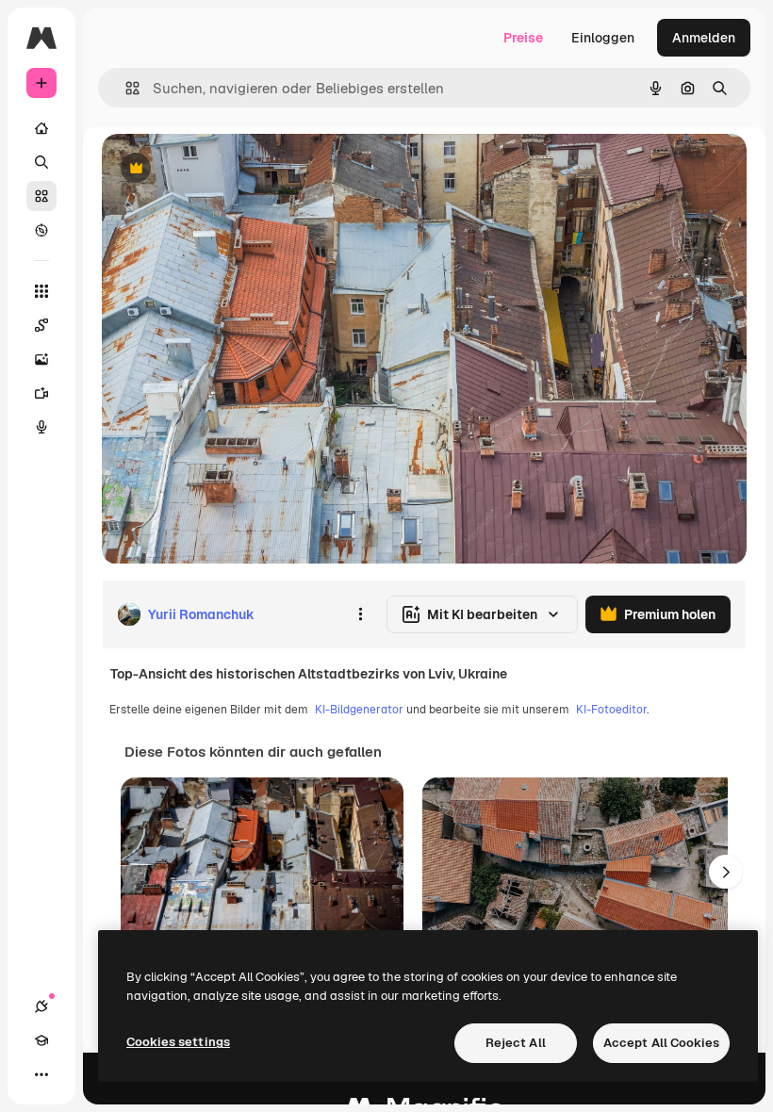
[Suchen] (41, 162)
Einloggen (602, 37)
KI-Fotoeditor (611, 709)
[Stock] (41, 196)
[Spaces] (41, 325)
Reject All (515, 1043)
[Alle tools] (41, 291)
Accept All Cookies (661, 1043)
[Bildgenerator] (41, 359)
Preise (523, 37)
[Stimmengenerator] (41, 427)
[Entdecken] (41, 230)
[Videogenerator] (41, 393)
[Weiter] (726, 871)
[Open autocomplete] (125, 88)
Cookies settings (178, 1042)
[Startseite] (41, 128)
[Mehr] (41, 1074)
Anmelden (703, 37)
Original (222, 169)
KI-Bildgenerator (359, 709)
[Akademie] (41, 1040)
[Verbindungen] (41, 1006)
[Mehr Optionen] (360, 614)
